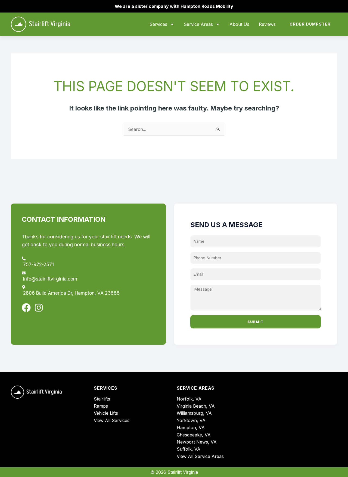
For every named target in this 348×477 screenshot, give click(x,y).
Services (158, 24)
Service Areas (198, 24)
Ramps (101, 406)
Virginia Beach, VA (196, 406)
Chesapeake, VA (194, 435)
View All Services (111, 420)
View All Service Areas (200, 456)
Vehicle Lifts (106, 413)
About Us (239, 24)
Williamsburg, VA (194, 413)
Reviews (267, 24)
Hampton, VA (191, 427)
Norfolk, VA (189, 399)
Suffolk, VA (188, 449)
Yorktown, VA (191, 420)
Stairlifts (102, 399)
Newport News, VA (197, 442)
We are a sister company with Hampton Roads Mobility (174, 6)
